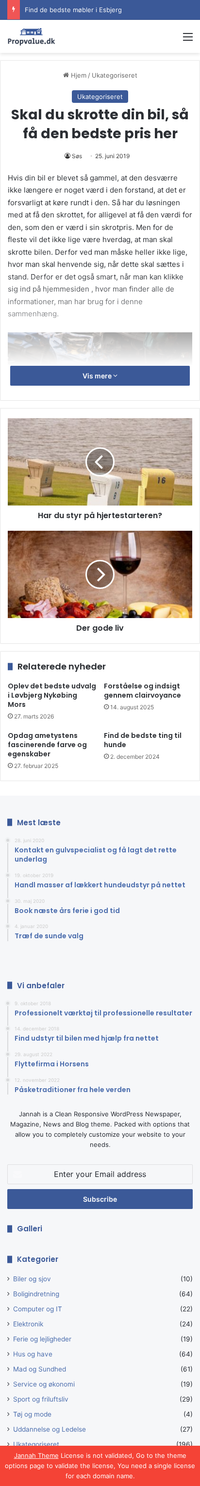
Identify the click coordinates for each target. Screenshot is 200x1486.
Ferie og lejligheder (42, 1339)
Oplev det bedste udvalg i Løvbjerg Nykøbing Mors (52, 695)
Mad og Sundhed (39, 1369)
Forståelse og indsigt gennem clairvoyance (142, 690)
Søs (77, 156)
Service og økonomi (44, 1384)
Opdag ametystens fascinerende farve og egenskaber (47, 745)
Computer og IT (37, 1309)
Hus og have (32, 1354)
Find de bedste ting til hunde (143, 740)
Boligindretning (36, 1294)
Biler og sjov (32, 1279)
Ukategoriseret (114, 75)
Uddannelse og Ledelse (49, 1429)
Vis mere (98, 376)
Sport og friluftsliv (40, 1399)
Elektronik (28, 1324)
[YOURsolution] (31, 36)
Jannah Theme (36, 1455)
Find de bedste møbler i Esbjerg (73, 5)
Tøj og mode (32, 1414)
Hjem (77, 75)
